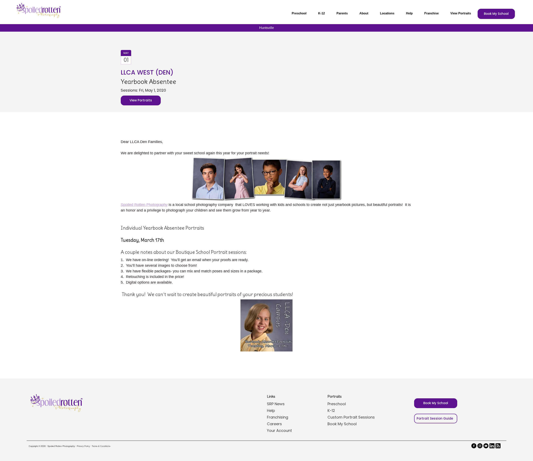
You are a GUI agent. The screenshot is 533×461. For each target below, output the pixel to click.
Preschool (299, 13)
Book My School (496, 13)
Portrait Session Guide (435, 418)
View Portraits (460, 13)
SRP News (276, 403)
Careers (274, 423)
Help (409, 13)
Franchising (277, 417)
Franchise (431, 13)
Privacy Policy (83, 446)
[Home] (38, 10)
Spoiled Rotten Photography (144, 205)
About (363, 13)
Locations (387, 13)
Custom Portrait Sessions (351, 417)
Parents (342, 13)
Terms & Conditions (101, 446)
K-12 (321, 13)
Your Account (279, 430)
